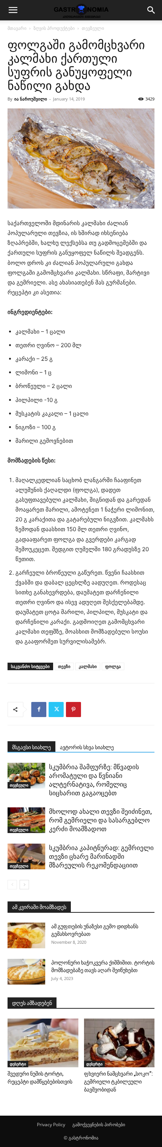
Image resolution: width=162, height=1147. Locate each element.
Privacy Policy (51, 1124)
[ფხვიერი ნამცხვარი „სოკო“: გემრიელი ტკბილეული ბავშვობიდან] (119, 1043)
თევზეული (93, 28)
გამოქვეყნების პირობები (98, 1124)
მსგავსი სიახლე (31, 747)
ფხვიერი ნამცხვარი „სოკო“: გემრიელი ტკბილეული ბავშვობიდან (118, 1082)
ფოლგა (113, 666)
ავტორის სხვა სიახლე (87, 747)
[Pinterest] (73, 709)
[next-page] (24, 884)
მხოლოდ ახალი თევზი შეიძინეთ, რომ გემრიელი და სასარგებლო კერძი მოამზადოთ (100, 820)
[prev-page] (12, 884)
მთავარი (17, 28)
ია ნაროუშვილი (30, 99)
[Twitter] (56, 709)
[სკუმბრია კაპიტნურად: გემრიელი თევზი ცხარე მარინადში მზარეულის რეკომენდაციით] (26, 857)
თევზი (64, 666)
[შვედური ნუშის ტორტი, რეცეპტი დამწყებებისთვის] (43, 1043)
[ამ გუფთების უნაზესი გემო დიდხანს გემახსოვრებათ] (26, 936)
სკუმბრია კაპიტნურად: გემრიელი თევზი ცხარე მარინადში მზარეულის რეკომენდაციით (101, 856)
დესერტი (18, 1064)
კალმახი (88, 666)
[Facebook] (38, 709)
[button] (13, 10)
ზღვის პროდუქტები (54, 28)
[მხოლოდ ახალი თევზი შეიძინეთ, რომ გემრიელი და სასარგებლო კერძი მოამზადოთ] (26, 820)
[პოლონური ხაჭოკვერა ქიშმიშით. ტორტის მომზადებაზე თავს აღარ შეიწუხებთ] (26, 972)
